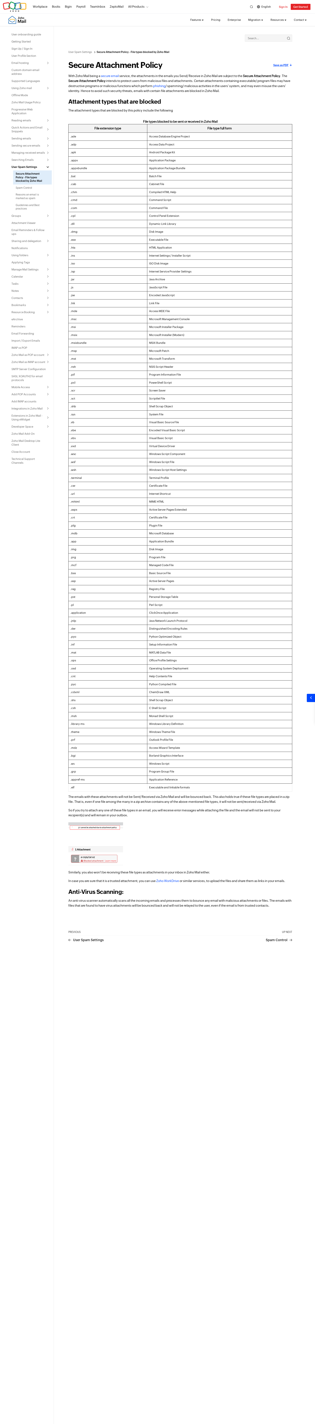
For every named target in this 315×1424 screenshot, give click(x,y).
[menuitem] (30, 34)
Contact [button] (299, 19)
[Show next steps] (311, 698)
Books (56, 6)
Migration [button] (254, 19)
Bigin (68, 6)
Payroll (80, 6)
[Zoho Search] (251, 6)
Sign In (283, 6)
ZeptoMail (117, 6)
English (266, 6)
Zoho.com (14, 7)
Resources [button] (277, 19)
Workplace (40, 6)
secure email (110, 76)
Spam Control (276, 940)
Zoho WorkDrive (167, 881)
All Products (136, 6)
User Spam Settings (80, 52)
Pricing (215, 19)
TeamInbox (97, 6)
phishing (159, 86)
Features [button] (195, 19)
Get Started (300, 6)
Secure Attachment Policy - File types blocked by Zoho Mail (133, 52)
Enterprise (234, 19)
